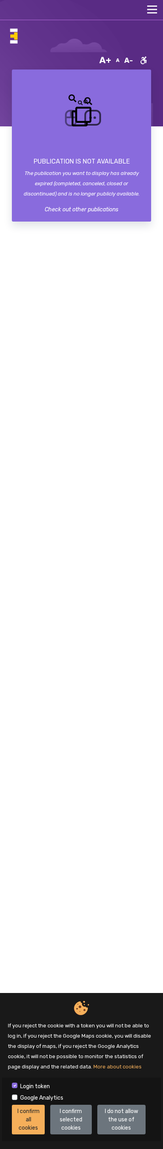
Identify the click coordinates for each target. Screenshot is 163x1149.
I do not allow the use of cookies (121, 1119)
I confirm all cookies (28, 1119)
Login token (35, 1086)
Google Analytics (41, 1097)
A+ (105, 60)
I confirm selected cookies (71, 1119)
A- (128, 60)
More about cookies (117, 1067)
